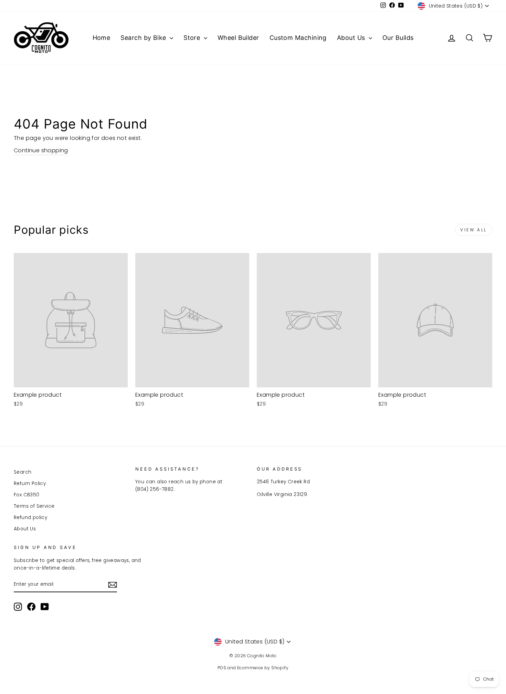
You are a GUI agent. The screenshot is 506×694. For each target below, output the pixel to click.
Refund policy (30, 517)
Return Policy (30, 483)
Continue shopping (41, 150)
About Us (352, 37)
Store (192, 37)
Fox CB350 (27, 495)
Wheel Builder (238, 37)
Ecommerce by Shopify (262, 668)
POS (222, 668)
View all (473, 230)
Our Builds (398, 37)
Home (101, 37)
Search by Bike (144, 37)
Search (22, 472)
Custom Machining (298, 37)
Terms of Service (34, 506)
